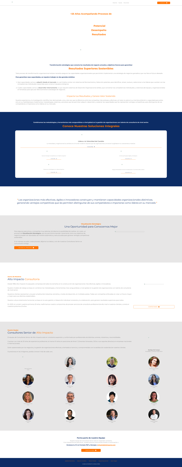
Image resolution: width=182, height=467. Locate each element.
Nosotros (115, 2)
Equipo (120, 2)
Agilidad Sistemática (70, 460)
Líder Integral (114, 460)
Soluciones (126, 2)
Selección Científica (81, 460)
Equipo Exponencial (103, 460)
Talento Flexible (92, 460)
